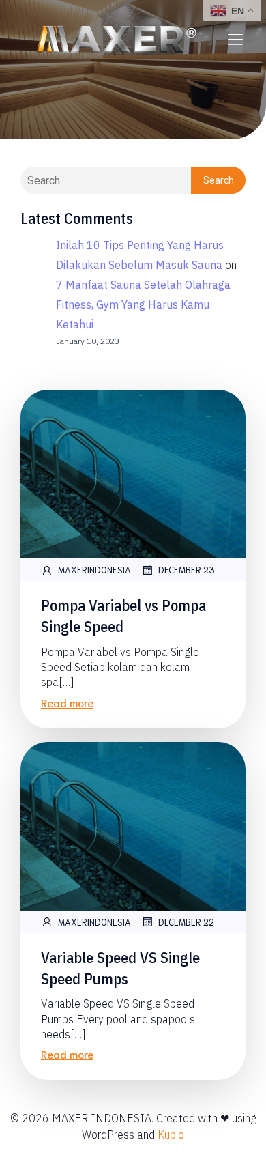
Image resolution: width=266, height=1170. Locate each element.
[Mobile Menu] (235, 39)
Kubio (171, 1134)
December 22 (186, 922)
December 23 (186, 569)
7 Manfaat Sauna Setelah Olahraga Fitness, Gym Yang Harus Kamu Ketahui (143, 304)
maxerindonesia (94, 569)
